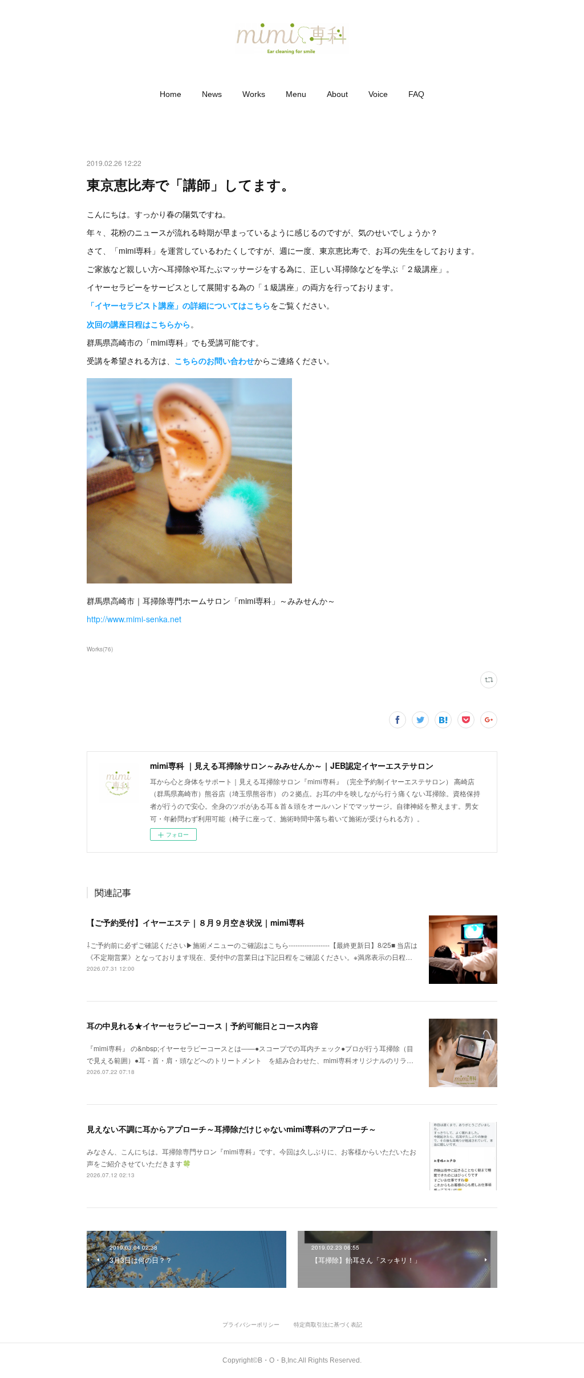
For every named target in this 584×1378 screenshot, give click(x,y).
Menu (296, 94)
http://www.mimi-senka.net (134, 619)
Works (253, 94)
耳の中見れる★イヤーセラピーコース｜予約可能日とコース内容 (202, 1025)
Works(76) (100, 649)
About (337, 94)
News (212, 94)
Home (170, 94)
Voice (378, 94)
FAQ (416, 94)
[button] (170, 94)
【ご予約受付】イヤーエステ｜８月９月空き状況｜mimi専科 (196, 922)
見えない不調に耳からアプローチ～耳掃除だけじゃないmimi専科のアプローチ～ (231, 1128)
